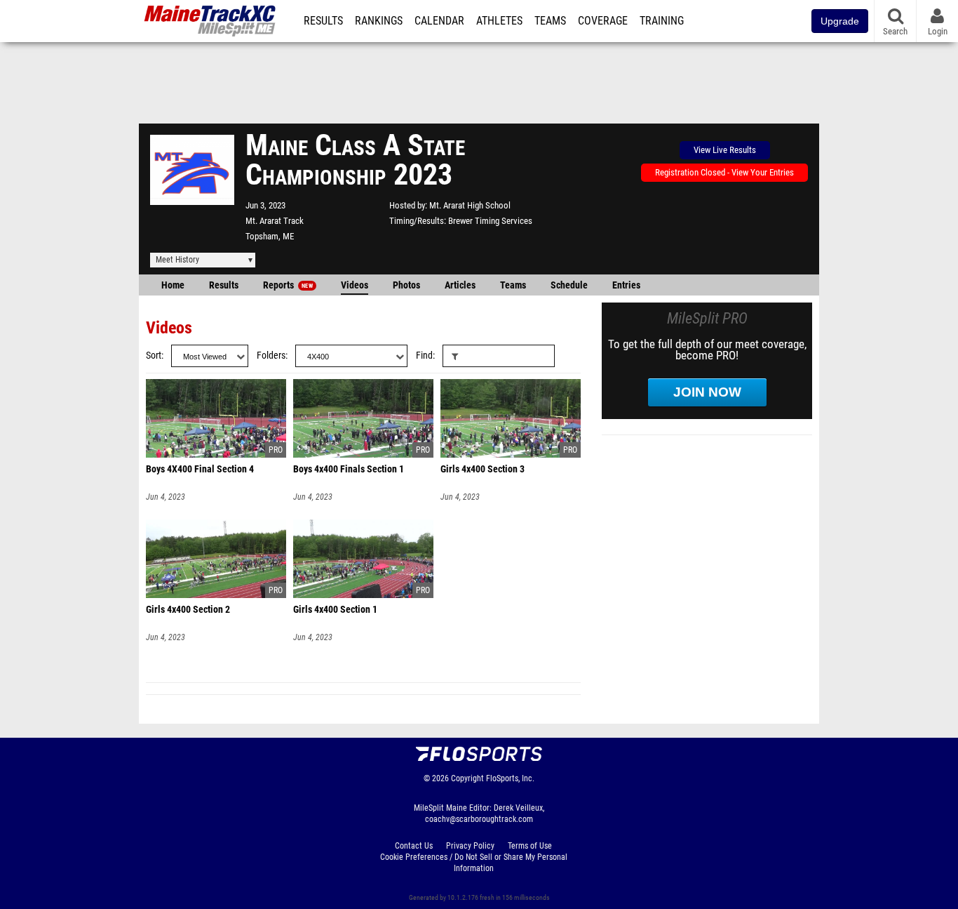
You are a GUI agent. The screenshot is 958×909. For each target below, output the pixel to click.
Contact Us (414, 846)
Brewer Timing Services (490, 220)
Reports (288, 285)
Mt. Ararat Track (274, 220)
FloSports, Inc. (510, 778)
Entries (626, 285)
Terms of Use (530, 846)
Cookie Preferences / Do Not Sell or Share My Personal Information (473, 862)
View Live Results (725, 150)
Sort (153, 355)
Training (662, 21)
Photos (406, 285)
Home (172, 285)
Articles (460, 285)
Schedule (569, 285)
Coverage (603, 21)
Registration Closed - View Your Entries (724, 172)
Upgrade (840, 21)
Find (424, 355)
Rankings (379, 21)
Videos (354, 285)
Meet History (177, 260)
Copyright (467, 778)
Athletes (499, 21)
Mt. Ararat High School (470, 205)
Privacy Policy (470, 846)
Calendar (439, 21)
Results (323, 21)
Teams (550, 21)
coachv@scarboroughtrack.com (479, 819)
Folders (271, 355)
